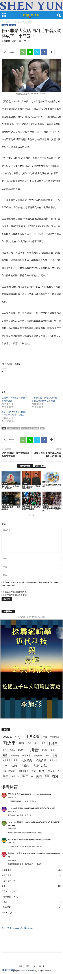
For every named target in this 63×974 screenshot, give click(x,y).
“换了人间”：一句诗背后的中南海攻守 (11, 487)
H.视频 (4, 902)
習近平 (25, 776)
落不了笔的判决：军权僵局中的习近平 (31, 487)
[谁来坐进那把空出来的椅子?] (52, 477)
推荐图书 (8, 611)
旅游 (47, 755)
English (22, 970)
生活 (34, 771)
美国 (5, 776)
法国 (14, 765)
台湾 (4, 750)
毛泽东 (52, 760)
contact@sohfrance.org (23, 928)
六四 (29, 743)
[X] (37, 52)
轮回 (47, 776)
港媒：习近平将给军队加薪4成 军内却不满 (47, 454)
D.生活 (4, 886)
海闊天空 (5, 912)
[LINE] (30, 52)
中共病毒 (32, 737)
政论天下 (26, 755)
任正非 (17, 428)
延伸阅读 (39, 465)
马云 (42, 428)
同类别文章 (25, 465)
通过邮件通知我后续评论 (16, 592)
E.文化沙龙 (6, 891)
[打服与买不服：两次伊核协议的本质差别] (31, 499)
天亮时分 (22, 749)
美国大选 (15, 776)
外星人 (12, 750)
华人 (43, 743)
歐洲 (16, 760)
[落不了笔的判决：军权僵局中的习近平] (31, 478)
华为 (23, 428)
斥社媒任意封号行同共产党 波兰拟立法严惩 (34, 839)
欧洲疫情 (6, 760)
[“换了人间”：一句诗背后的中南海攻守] (11, 478)
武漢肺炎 (40, 760)
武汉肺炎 (26, 760)
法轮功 (25, 766)
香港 (55, 776)
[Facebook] (44, 52)
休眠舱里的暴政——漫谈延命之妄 (11, 508)
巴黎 (44, 749)
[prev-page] (29, 515)
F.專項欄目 (6, 504)
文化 (34, 966)
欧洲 (54, 755)
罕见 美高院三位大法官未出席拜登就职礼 (16, 454)
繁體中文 (15, 970)
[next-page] (33, 515)
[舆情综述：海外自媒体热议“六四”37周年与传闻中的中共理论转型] (52, 499)
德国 (52, 750)
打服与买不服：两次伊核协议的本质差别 (31, 508)
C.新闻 (8, 22)
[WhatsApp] (23, 52)
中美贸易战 (54, 737)
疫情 (41, 771)
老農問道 (7, 41)
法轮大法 (40, 766)
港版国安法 (23, 771)
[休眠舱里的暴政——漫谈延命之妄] (11, 499)
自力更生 (35, 428)
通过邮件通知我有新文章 (16, 595)
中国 (45, 737)
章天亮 (51, 771)
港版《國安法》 (9, 771)
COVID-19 (7, 737)
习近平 (10, 428)
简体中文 (6, 970)
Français (30, 970)
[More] (51, 52)
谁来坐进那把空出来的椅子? (52, 486)
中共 (19, 737)
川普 (28, 428)
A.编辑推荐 (6, 870)
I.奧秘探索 (6, 907)
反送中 (53, 743)
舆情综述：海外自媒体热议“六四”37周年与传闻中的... (52, 509)
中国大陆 (12, 25)
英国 (39, 776)
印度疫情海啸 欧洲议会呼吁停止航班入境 (39, 808)
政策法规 (15, 755)
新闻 (20, 966)
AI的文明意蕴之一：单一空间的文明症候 (36, 794)
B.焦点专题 (6, 875)
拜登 (5, 755)
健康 (21, 743)
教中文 (41, 966)
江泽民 (5, 766)
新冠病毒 (38, 755)
